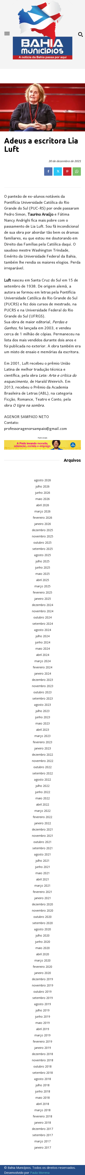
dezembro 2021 (42, 829)
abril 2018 (42, 1104)
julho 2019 (42, 1010)
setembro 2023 (42, 698)
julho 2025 (42, 561)
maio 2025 (42, 574)
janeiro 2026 (42, 524)
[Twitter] (58, 171)
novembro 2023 (42, 686)
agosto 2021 (42, 854)
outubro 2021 (42, 842)
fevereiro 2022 (42, 817)
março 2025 (42, 586)
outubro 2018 (42, 1066)
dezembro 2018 (42, 1054)
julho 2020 (42, 935)
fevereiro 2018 (42, 1116)
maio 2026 (42, 499)
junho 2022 (42, 792)
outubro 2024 (42, 617)
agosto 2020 (42, 929)
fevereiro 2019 (42, 1041)
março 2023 (42, 736)
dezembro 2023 (42, 680)
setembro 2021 (42, 848)
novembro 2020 (42, 910)
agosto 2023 (42, 705)
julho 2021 (42, 861)
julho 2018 (42, 1085)
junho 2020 (42, 942)
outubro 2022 (42, 767)
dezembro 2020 (42, 904)
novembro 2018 (42, 1060)
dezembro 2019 (42, 979)
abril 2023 (42, 730)
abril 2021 (42, 879)
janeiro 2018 (42, 1122)
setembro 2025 (42, 549)
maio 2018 (42, 1098)
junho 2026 (42, 493)
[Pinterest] (67, 171)
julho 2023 (42, 711)
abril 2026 (42, 505)
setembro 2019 (42, 998)
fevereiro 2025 (42, 592)
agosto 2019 (42, 1004)
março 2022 (42, 811)
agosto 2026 (42, 480)
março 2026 (42, 511)
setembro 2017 (42, 1135)
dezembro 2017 (42, 1129)
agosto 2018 (42, 1079)
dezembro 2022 (42, 755)
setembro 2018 (42, 1073)
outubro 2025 (42, 542)
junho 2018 (42, 1091)
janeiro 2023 (42, 748)
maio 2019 (42, 1023)
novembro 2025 (42, 536)
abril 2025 (42, 580)
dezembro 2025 (42, 530)
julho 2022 (42, 786)
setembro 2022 (42, 773)
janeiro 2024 (42, 673)
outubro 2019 (42, 992)
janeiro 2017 (42, 1147)
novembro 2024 (42, 611)
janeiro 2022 (42, 823)
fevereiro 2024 (42, 667)
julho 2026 (42, 486)
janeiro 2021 (42, 898)
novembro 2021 (42, 836)
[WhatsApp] (77, 171)
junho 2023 (42, 717)
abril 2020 (42, 954)
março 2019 (42, 1035)
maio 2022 (42, 798)
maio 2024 (42, 648)
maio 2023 (42, 723)
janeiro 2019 (42, 1048)
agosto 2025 (42, 555)
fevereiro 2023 (42, 742)
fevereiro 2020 (42, 967)
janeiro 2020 (42, 973)
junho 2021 (42, 867)
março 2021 (42, 885)
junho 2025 (42, 567)
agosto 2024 (42, 630)
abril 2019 (42, 1029)
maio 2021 (42, 873)
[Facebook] (48, 171)
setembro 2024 (42, 624)
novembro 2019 (42, 985)
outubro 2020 (42, 917)
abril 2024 (42, 655)
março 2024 (42, 661)
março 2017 (42, 1141)
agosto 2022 (42, 779)
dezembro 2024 (42, 605)
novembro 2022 (42, 761)
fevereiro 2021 (42, 892)
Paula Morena (40, 1172)
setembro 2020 (42, 923)
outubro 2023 (42, 692)
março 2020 (42, 960)
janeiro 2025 (42, 599)
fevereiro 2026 (42, 518)
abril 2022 (42, 804)
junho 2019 (42, 1016)
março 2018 (42, 1110)
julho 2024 (42, 636)
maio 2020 (42, 948)
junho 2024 (42, 642)
